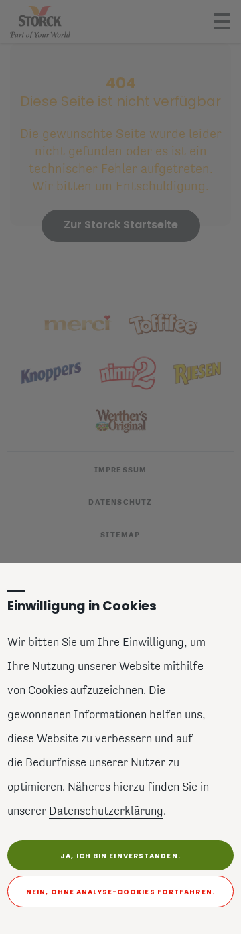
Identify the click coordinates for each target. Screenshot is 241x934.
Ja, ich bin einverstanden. (120, 856)
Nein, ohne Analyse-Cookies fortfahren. (120, 892)
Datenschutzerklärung (106, 812)
